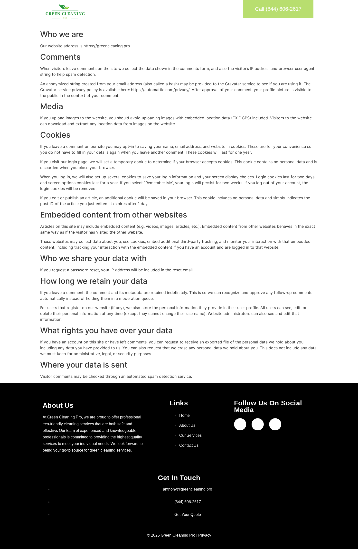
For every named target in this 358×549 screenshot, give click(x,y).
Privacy (204, 535)
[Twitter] (258, 424)
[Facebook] (240, 424)
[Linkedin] (275, 424)
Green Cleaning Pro (178, 535)
